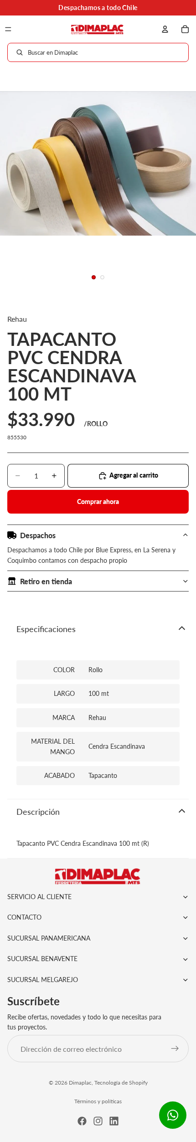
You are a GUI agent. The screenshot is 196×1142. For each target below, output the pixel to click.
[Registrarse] (175, 1048)
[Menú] (8, 29)
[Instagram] (98, 1121)
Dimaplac (80, 1082)
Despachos (38, 535)
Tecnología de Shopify (121, 1082)
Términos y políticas (98, 1101)
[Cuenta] (165, 29)
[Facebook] (82, 1121)
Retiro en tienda (46, 581)
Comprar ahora (98, 501)
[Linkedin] (113, 1121)
